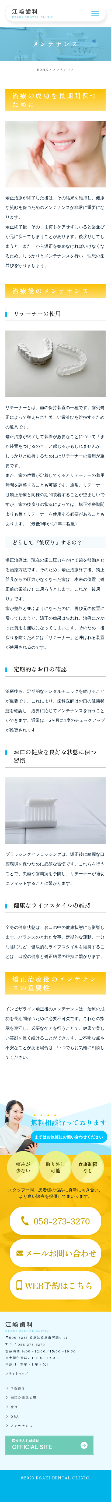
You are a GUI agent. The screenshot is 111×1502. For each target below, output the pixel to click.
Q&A (15, 1416)
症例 (14, 1406)
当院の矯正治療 (24, 1397)
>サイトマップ (16, 1373)
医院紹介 (18, 1388)
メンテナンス (22, 1425)
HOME (42, 69)
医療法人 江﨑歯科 (32, 1444)
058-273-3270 (31, 1344)
